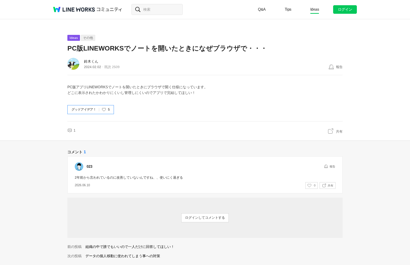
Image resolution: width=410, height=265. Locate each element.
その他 (88, 38)
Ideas (314, 9)
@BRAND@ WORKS (74, 9)
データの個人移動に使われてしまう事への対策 (122, 256)
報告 (339, 67)
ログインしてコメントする (205, 217)
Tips (288, 9)
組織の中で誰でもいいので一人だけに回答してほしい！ (129, 247)
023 (89, 166)
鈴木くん (91, 61)
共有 (339, 131)
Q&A (262, 9)
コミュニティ (109, 9)
